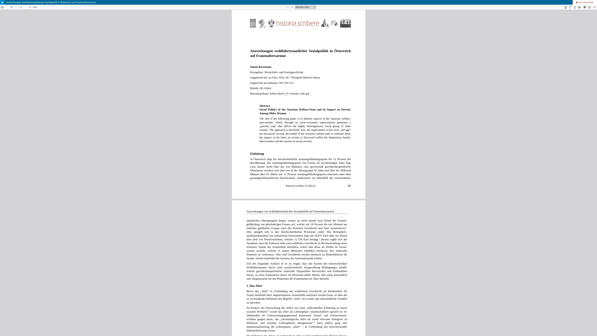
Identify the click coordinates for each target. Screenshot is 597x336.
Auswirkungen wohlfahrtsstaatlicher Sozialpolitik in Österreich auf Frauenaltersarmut (51, 2)
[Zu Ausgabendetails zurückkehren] (2, 2)
